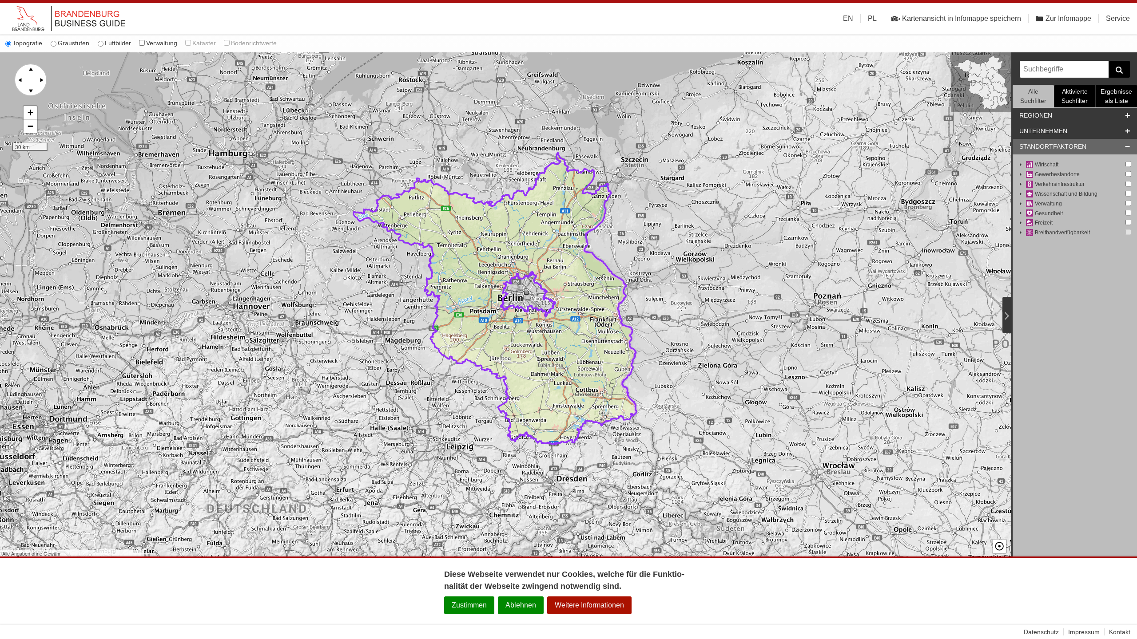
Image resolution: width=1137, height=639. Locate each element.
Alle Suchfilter (1033, 96)
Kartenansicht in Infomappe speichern (961, 18)
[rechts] (41, 79)
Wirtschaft (1046, 165)
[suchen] (1119, 69)
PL (872, 18)
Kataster (204, 43)
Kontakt (1119, 631)
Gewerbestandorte (1057, 174)
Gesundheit (1049, 213)
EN (848, 18)
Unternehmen (1043, 130)
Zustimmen (469, 605)
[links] (20, 79)
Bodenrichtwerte (254, 43)
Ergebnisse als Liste (1116, 96)
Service (1118, 18)
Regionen (1035, 115)
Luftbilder (118, 43)
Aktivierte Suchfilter (1074, 96)
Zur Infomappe (1068, 18)
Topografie (27, 43)
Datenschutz (1041, 631)
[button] (30, 113)
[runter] (30, 90)
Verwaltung (161, 43)
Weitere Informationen (589, 605)
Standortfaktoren (1052, 146)
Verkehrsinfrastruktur (1060, 184)
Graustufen (73, 43)
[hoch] (30, 69)
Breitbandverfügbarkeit (1062, 232)
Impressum (1084, 631)
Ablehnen (520, 605)
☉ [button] (999, 546)
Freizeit (1044, 223)
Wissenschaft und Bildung (1066, 194)
